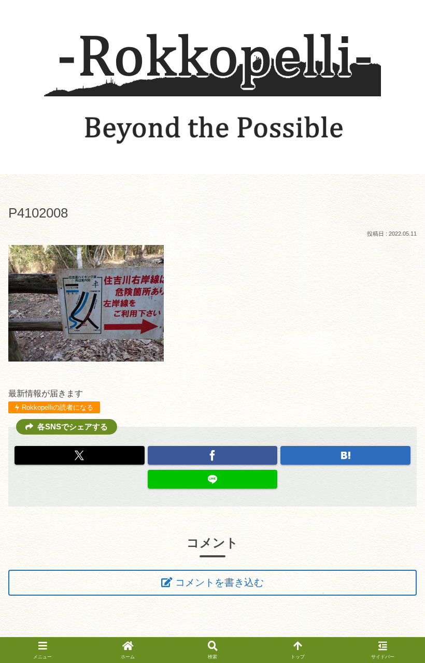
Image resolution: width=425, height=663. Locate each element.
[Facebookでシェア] (213, 455)
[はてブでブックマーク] (345, 455)
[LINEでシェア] (213, 479)
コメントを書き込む (219, 582)
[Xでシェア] (80, 455)
